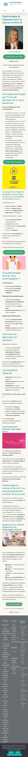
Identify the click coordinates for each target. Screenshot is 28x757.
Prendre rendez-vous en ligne (14, 57)
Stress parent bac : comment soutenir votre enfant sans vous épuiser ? (22, 653)
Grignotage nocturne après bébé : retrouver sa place (22, 633)
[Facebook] (12, 651)
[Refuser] (26, 750)
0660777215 (15, 637)
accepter (11, 752)
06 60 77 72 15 (14, 612)
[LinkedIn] (15, 651)
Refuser (18, 752)
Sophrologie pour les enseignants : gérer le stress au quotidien (22, 676)
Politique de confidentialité (14, 754)
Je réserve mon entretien (14, 604)
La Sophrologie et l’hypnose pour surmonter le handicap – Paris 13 (22, 698)
